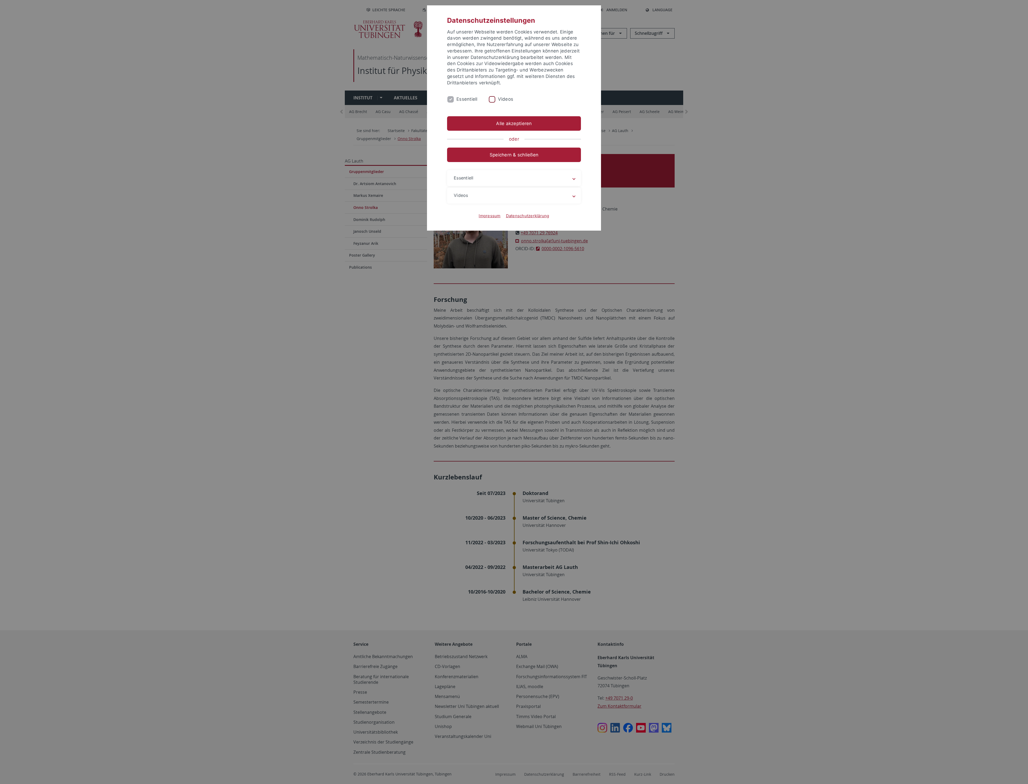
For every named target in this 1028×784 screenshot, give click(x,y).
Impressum (489, 215)
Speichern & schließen (514, 154)
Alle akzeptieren (514, 123)
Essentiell (467, 99)
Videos (505, 99)
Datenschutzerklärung (527, 215)
